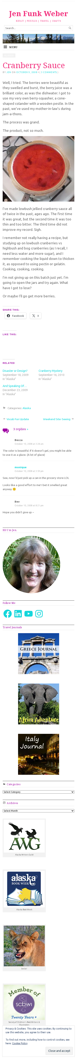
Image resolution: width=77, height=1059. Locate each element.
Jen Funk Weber (38, 13)
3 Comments (49, 72)
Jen (9, 72)
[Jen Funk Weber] (38, 38)
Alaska (9, 55)
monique (20, 467)
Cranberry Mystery (50, 370)
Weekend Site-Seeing (56, 419)
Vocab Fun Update (18, 419)
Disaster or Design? (15, 370)
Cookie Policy (20, 1043)
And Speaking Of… (15, 386)
